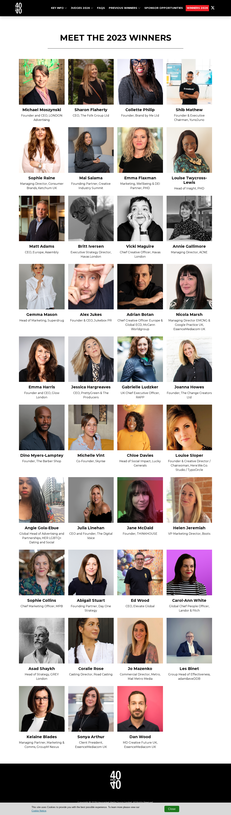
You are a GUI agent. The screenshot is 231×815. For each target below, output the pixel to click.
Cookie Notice (39, 810)
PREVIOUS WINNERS (123, 8)
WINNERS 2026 (197, 8)
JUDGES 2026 (81, 8)
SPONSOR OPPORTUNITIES (163, 8)
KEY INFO (57, 8)
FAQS (101, 8)
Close (172, 808)
